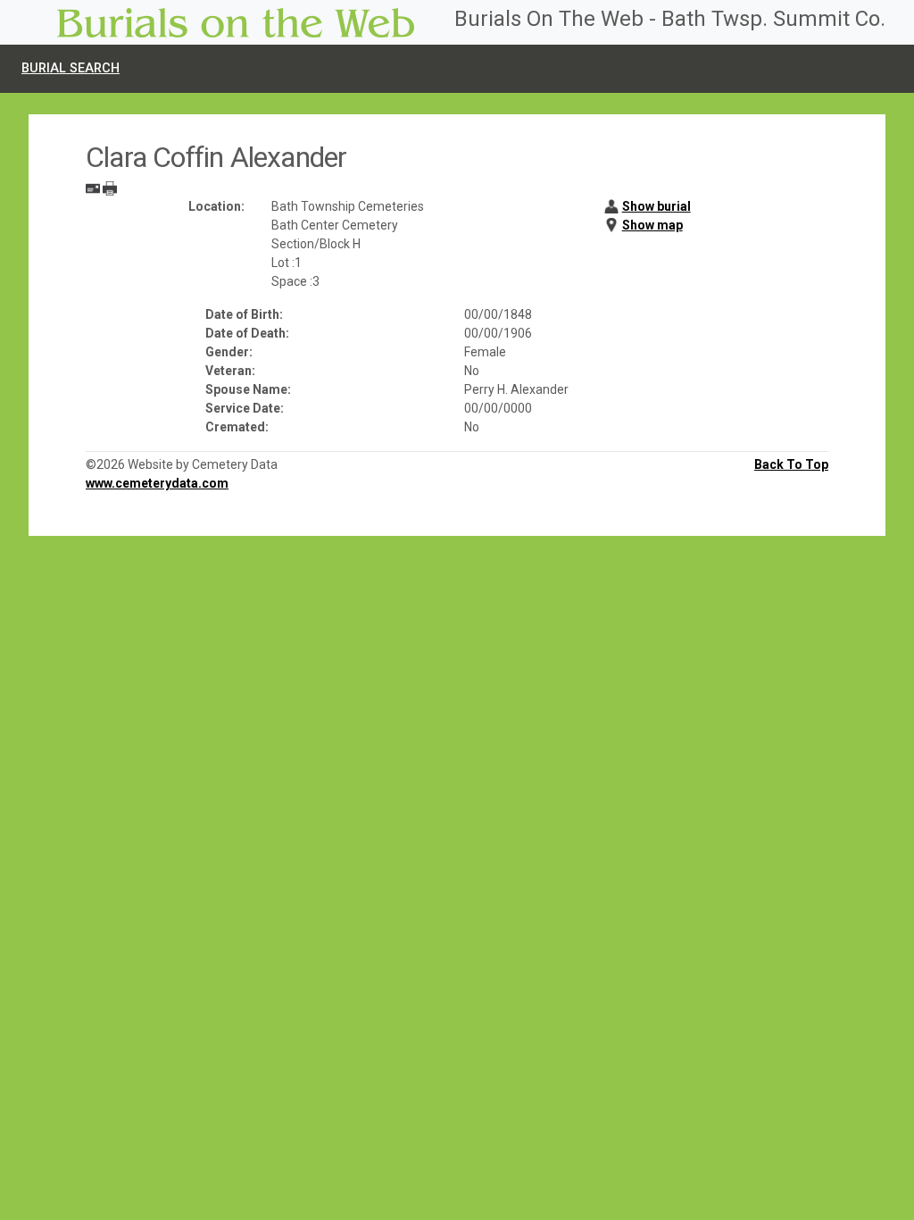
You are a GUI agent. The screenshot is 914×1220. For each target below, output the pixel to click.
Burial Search (70, 68)
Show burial (656, 206)
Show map (652, 225)
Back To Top (791, 464)
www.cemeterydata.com (157, 483)
